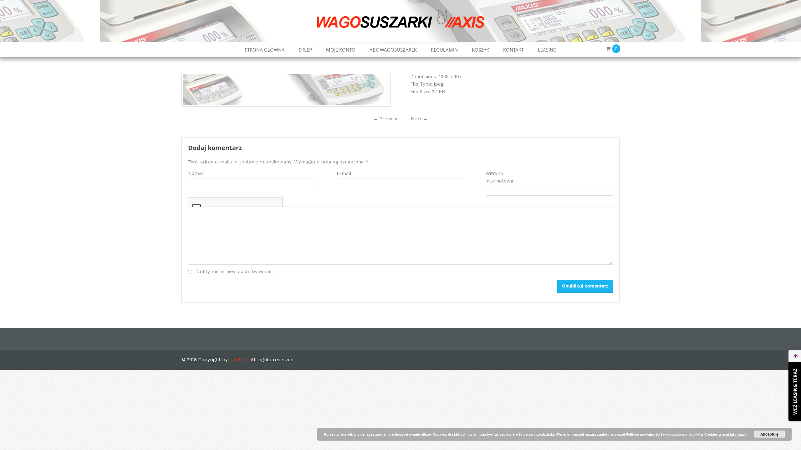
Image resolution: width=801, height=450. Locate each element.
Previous (386, 119)
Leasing (547, 50)
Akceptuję (769, 434)
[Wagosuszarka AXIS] (401, 19)
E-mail (344, 173)
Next (419, 119)
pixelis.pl (239, 359)
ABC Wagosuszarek (393, 50)
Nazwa (196, 173)
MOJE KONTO (340, 50)
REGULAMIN (444, 50)
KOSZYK (480, 50)
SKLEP (305, 50)
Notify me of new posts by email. (234, 271)
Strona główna (265, 50)
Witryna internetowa (499, 177)
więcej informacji (733, 434)
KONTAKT (513, 50)
